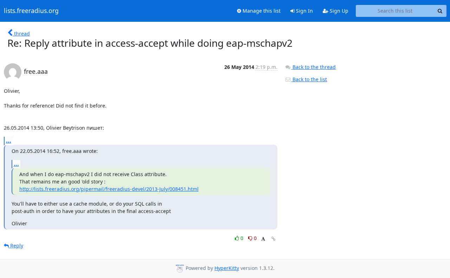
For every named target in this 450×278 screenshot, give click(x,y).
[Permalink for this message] (273, 239)
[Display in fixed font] (263, 239)
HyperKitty (226, 268)
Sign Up (338, 10)
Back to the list (309, 79)
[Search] (440, 11)
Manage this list (261, 10)
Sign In (304, 10)
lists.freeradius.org (31, 11)
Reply (16, 245)
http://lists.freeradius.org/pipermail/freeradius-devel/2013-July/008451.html (109, 189)
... (8, 140)
